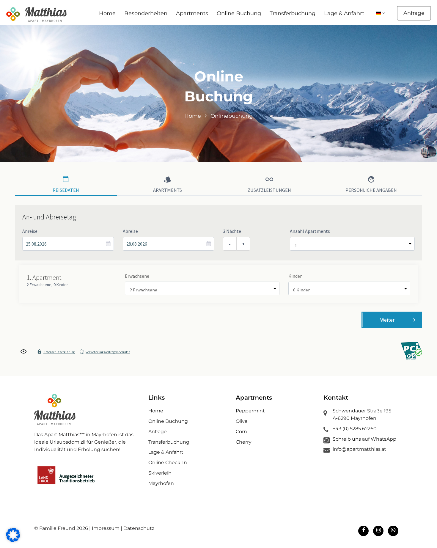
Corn (241, 431)
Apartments (192, 13)
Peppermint (250, 411)
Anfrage (414, 13)
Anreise (29, 231)
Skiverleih (160, 473)
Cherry (243, 442)
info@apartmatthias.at (359, 449)
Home (107, 13)
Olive (242, 421)
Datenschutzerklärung (59, 352)
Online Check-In (167, 462)
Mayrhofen (161, 483)
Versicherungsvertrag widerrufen (108, 352)
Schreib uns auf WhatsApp (364, 439)
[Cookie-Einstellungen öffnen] (13, 540)
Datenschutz (138, 528)
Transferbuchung (292, 13)
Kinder (295, 276)
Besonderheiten (145, 13)
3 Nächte (232, 231)
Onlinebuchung (231, 116)
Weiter (387, 320)
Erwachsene (137, 276)
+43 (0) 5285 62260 (355, 428)
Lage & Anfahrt (344, 13)
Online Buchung (239, 13)
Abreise (130, 231)
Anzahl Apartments (310, 231)
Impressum (106, 528)
